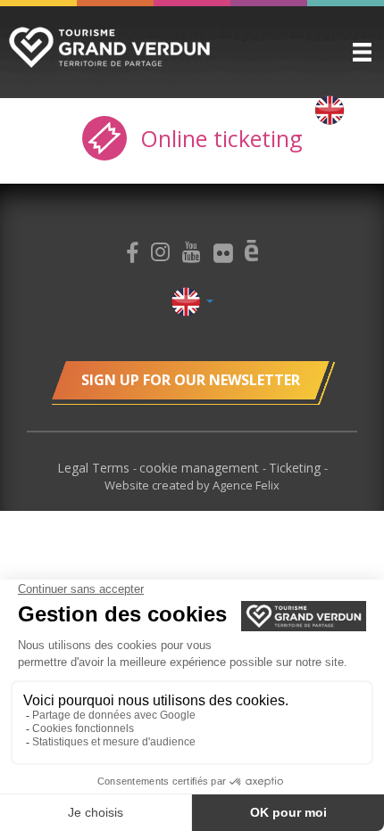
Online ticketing (218, 138)
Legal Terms (95, 467)
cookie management (201, 467)
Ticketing (296, 467)
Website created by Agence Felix (192, 485)
